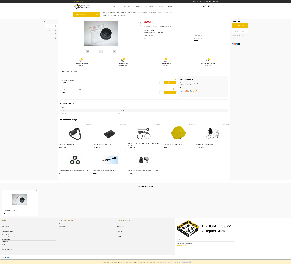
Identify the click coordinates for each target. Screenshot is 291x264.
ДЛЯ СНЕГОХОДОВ (6, 239)
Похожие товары (49, 34)
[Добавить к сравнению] (140, 25)
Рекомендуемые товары (65, 228)
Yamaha (196, 40)
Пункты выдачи (150, 6)
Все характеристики (197, 35)
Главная (115, 6)
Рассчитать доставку (238, 35)
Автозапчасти (5, 228)
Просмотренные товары (145, 186)
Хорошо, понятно (186, 262)
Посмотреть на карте (181, 245)
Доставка (138, 6)
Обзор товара (50, 25)
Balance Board (5, 223)
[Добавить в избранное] (140, 22)
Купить (169, 82)
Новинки (61, 223)
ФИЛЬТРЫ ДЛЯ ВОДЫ (7, 249)
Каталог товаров (80, 14)
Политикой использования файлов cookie (169, 262)
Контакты (170, 6)
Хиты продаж (62, 226)
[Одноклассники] (235, 44)
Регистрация (79, 1)
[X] (239, 44)
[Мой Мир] (237, 44)
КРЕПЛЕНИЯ (4, 247)
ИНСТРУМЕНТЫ (5, 241)
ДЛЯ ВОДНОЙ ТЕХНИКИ (7, 231)
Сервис (161, 6)
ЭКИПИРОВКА (5, 252)
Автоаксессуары (5, 226)
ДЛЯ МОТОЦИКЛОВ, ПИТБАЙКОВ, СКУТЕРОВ (12, 236)
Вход (74, 1)
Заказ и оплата (126, 6)
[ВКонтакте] (232, 44)
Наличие (51, 38)
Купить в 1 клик (241, 31)
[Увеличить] (101, 33)
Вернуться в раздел (48, 21)
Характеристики (49, 30)
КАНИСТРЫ (4, 244)
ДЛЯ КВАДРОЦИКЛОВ (7, 234)
